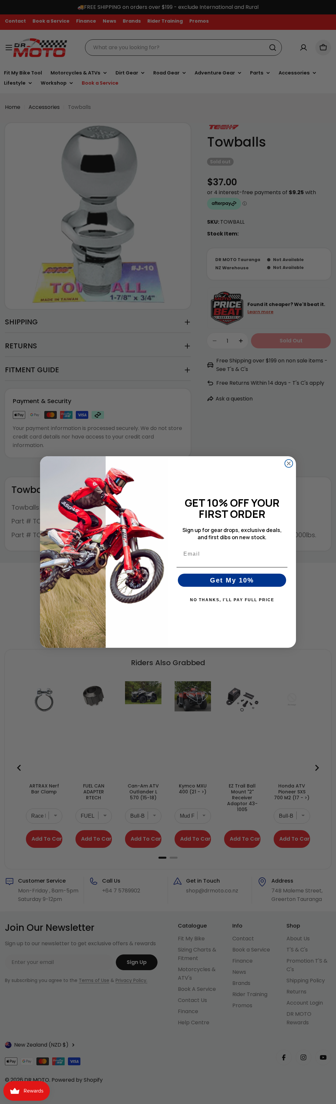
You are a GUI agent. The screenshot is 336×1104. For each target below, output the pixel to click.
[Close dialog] (289, 463)
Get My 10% (232, 580)
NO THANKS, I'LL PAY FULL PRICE (232, 600)
